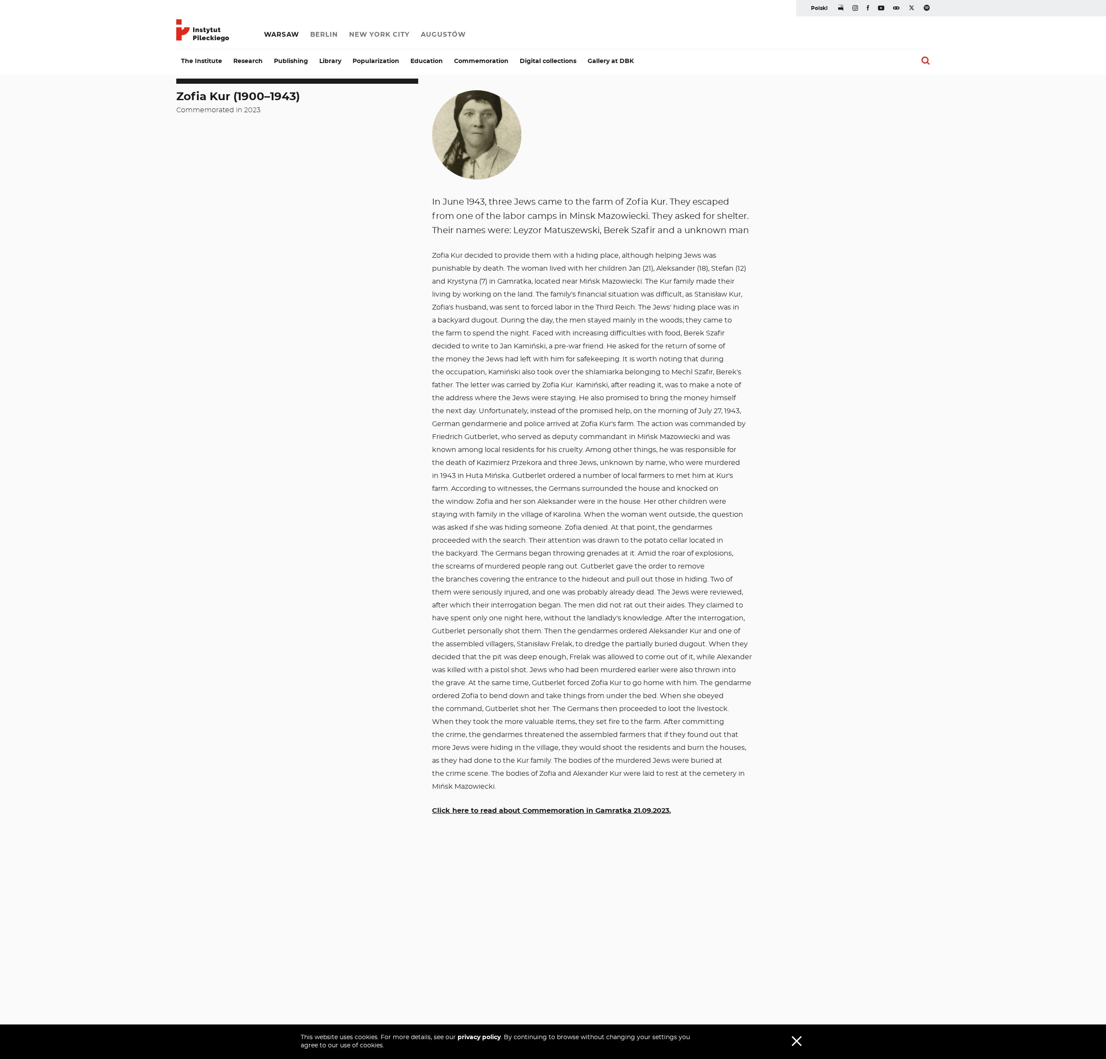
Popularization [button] (376, 61)
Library (330, 61)
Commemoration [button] (481, 61)
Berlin (324, 35)
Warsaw (281, 35)
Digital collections (548, 61)
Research (248, 61)
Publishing (291, 61)
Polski (819, 8)
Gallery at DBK (611, 61)
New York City (379, 35)
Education (426, 61)
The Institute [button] (201, 61)
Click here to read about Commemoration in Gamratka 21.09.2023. (551, 810)
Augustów (443, 35)
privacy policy (479, 1037)
